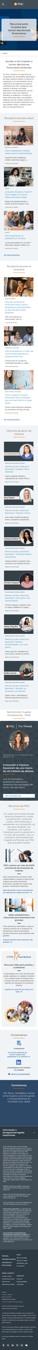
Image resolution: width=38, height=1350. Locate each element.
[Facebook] (3, 1345)
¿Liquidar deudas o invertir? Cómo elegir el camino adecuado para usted (18, 194)
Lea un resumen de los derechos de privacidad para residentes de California (15, 1233)
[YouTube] (26, 1345)
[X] (8, 1345)
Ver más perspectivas (12, 255)
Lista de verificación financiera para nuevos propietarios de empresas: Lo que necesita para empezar (18, 307)
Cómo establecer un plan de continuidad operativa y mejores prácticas (19, 354)
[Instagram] (21, 1345)
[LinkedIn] (12, 1345)
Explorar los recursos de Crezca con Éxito (19, 990)
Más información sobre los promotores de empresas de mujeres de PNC (18, 891)
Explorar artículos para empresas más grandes (18, 941)
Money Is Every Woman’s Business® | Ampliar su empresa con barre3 (17, 688)
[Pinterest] (17, 1345)
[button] (19, 53)
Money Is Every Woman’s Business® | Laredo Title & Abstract (17, 469)
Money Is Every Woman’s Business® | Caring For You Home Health (17, 598)
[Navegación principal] (3, 4)
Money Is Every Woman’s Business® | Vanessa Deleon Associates (18, 554)
